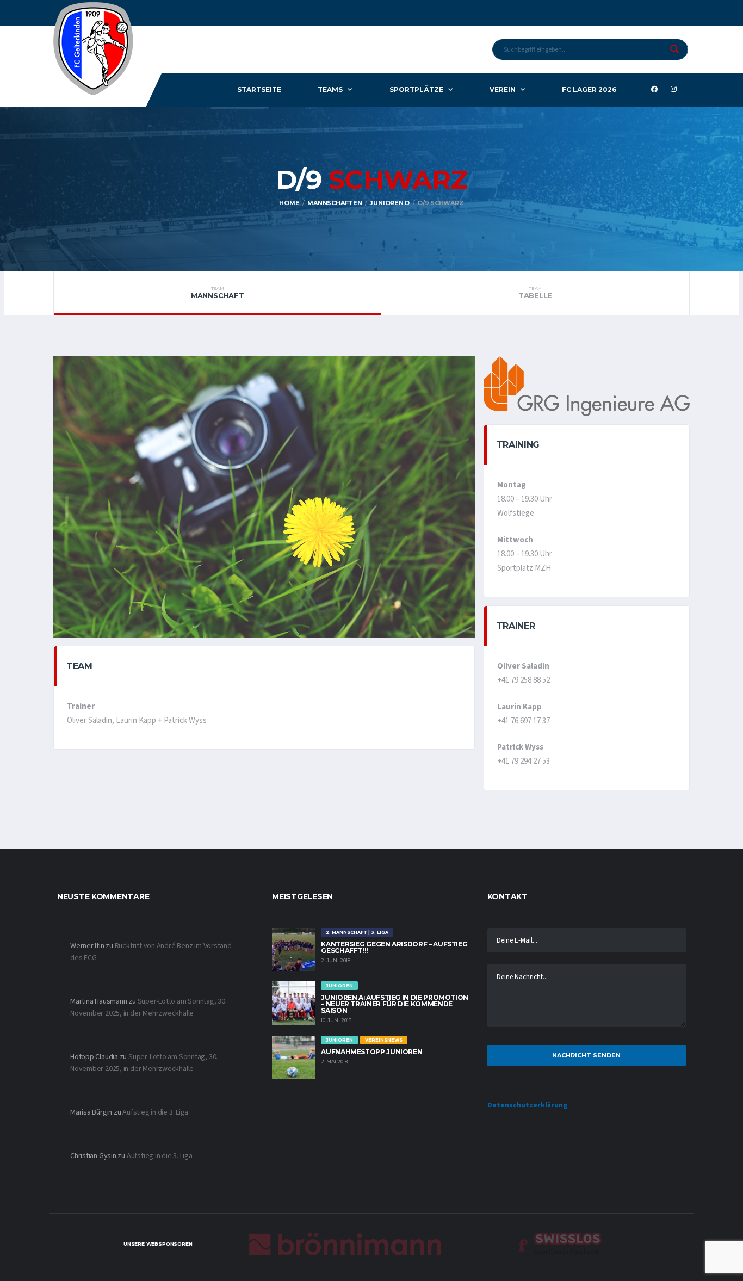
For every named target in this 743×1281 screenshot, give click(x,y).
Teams (330, 89)
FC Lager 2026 (589, 89)
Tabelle (535, 293)
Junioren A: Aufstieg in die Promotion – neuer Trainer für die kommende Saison (394, 1003)
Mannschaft (217, 293)
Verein (503, 89)
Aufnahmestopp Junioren (371, 1052)
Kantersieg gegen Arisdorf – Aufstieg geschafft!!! (394, 947)
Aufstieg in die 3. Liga (155, 1112)
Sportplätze (416, 89)
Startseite (259, 89)
